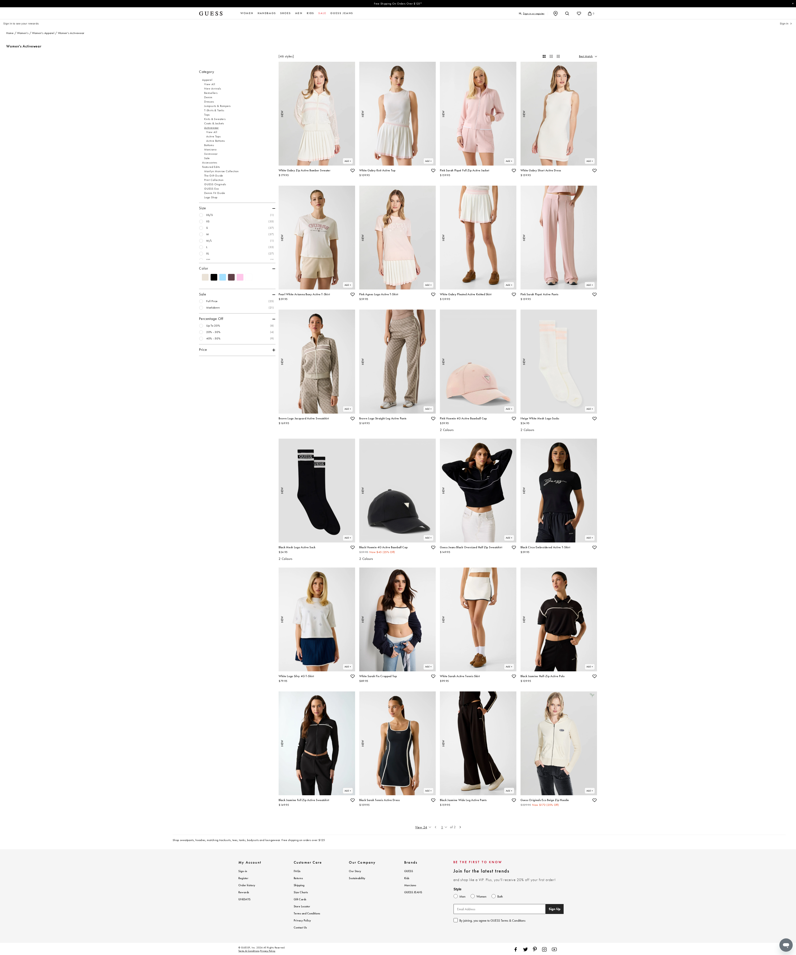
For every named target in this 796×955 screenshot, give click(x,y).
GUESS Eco (211, 188)
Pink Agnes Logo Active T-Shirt (378, 294)
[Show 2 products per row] (544, 56)
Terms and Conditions (307, 913)
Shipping (299, 885)
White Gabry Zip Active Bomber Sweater (305, 170)
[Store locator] (555, 13)
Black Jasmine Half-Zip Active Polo (543, 676)
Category (206, 71)
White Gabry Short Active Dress (541, 170)
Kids (310, 13)
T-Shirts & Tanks (214, 110)
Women (247, 13)
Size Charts (301, 892)
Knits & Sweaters (215, 119)
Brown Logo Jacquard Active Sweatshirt (304, 418)
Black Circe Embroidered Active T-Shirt (545, 547)
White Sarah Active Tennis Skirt (460, 676)
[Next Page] (460, 827)
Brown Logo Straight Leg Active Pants (382, 418)
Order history (246, 885)
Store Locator (302, 906)
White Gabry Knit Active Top (377, 170)
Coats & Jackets (214, 123)
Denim (208, 97)
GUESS (408, 871)
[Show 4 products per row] (558, 56)
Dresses (209, 101)
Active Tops (213, 136)
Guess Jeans (341, 13)
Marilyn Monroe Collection (221, 171)
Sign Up (555, 909)
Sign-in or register (533, 13)
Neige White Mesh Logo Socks (540, 418)
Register (243, 878)
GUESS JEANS (413, 892)
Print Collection (214, 180)
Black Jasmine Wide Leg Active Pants (463, 800)
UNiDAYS (244, 899)
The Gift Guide (213, 175)
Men (299, 13)
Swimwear (210, 154)
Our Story (355, 871)
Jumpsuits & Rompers (217, 106)
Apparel (207, 80)
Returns (298, 878)
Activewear (211, 128)
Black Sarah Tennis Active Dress (379, 800)
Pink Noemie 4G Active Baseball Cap (463, 418)
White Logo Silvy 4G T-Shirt (296, 676)
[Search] (567, 13)
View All (209, 84)
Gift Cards (300, 899)
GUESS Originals (215, 184)
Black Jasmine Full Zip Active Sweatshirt (304, 800)
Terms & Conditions (249, 950)
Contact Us (300, 927)
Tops (207, 114)
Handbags (267, 13)
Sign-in (242, 871)
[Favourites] (579, 13)
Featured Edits (211, 167)
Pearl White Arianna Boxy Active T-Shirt (304, 294)
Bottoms (209, 145)
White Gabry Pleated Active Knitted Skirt (465, 294)
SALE (322, 13)
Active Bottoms (215, 141)
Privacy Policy (302, 920)
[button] (352, 170)
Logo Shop (210, 197)
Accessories (209, 162)
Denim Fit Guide (214, 193)
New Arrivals (212, 88)
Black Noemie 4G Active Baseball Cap (383, 547)
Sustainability (357, 878)
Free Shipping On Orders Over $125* (398, 3)
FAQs (297, 871)
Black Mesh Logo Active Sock (297, 547)
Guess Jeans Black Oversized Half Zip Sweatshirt (471, 547)
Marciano (210, 149)
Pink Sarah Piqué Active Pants (539, 294)
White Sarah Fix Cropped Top (378, 676)
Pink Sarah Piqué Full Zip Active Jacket (464, 170)
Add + (348, 161)
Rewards (243, 892)
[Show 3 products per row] (551, 56)
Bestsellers (211, 93)
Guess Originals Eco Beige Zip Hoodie (545, 800)
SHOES (285, 13)
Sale (207, 158)
